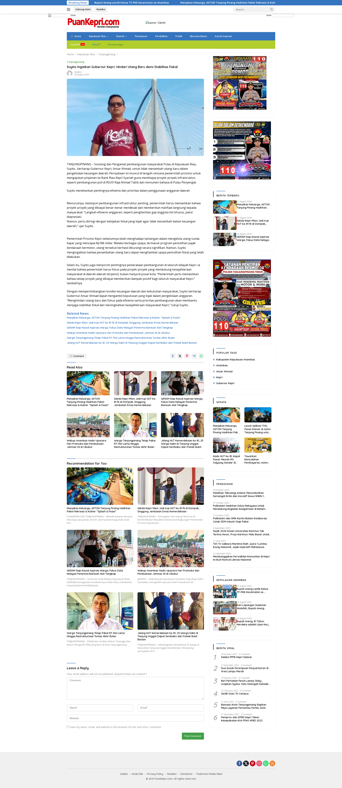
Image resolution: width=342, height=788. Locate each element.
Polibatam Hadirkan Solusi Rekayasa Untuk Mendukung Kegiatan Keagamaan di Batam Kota (239, 507)
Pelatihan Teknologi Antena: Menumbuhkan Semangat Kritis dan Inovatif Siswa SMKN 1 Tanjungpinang (238, 494)
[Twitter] (246, 764)
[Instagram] (259, 764)
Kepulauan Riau (97, 36)
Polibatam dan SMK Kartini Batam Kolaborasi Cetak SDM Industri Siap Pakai (240, 520)
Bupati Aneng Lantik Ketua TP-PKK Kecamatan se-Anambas (252, 590)
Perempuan (141, 36)
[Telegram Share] (194, 356)
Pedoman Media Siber (210, 774)
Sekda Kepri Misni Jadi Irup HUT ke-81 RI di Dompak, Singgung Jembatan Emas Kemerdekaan (122, 322)
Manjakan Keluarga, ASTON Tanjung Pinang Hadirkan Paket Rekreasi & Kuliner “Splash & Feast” (194, 2)
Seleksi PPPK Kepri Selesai (236, 657)
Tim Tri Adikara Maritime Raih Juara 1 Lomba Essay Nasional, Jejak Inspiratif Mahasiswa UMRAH (240, 545)
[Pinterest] (252, 764)
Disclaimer (186, 774)
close (73, 15)
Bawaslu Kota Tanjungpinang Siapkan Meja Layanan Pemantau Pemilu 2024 (243, 706)
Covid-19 (75, 44)
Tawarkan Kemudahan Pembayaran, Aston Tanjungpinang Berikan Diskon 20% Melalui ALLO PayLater (257, 459)
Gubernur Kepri (225, 383)
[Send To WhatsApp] (201, 356)
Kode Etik (137, 774)
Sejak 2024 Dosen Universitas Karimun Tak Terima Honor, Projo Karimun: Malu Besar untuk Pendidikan (241, 532)
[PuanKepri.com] (93, 22)
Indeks (124, 774)
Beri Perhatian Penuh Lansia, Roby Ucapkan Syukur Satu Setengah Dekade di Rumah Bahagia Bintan (246, 682)
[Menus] (69, 9)
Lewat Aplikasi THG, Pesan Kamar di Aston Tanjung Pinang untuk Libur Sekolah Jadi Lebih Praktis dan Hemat (257, 429)
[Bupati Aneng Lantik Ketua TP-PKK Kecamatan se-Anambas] (225, 591)
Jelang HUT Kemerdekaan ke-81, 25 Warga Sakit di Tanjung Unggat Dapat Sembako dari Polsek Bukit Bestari (132, 342)
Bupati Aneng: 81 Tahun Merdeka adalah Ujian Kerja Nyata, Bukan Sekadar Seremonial (253, 623)
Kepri (219, 377)
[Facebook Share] (172, 356)
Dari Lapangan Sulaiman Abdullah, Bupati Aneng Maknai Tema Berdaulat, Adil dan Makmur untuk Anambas (254, 607)
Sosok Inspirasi (223, 36)
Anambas (222, 365)
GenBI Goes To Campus (235, 693)
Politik (178, 36)
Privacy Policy (155, 774)
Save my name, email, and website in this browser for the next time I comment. (116, 727)
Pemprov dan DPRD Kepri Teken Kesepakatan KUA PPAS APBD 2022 (242, 719)
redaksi (78, 72)
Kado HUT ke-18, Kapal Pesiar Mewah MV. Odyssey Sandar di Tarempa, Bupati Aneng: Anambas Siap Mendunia (226, 459)
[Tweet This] (180, 356)
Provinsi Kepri (115, 44)
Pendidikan (161, 36)
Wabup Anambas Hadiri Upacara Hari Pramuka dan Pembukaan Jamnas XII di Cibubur (118, 332)
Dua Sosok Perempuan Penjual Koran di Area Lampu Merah (244, 670)
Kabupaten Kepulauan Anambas (235, 359)
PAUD (96, 44)
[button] (271, 9)
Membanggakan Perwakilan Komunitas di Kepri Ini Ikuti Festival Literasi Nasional (241, 558)
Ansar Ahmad (224, 371)
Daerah (120, 36)
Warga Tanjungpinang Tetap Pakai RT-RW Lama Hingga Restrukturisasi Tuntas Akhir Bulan (121, 337)
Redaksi (101, 9)
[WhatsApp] (266, 764)
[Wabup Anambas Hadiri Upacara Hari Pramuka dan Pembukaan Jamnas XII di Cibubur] (88, 425)
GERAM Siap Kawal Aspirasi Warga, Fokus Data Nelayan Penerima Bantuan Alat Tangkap (120, 327)
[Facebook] (239, 764)
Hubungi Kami (83, 9)
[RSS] (272, 764)
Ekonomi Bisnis (198, 36)
